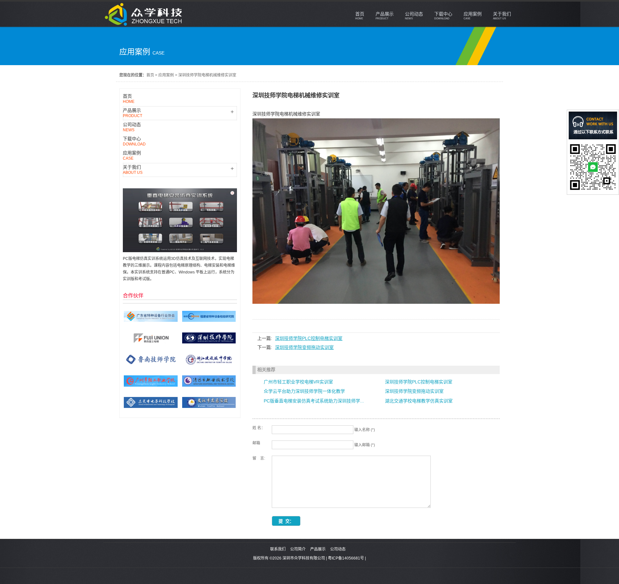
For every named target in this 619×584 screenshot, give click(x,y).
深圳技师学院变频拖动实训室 (304, 347)
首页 (150, 75)
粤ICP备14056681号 (346, 558)
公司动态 (338, 549)
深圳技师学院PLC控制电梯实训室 (308, 338)
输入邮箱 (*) (364, 445)
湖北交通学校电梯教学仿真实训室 (419, 400)
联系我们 (278, 549)
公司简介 (298, 549)
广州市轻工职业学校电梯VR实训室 (298, 381)
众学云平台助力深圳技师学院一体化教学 (304, 391)
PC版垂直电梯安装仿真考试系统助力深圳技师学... (314, 400)
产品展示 (318, 549)
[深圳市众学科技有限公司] (144, 25)
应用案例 (166, 75)
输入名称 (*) (364, 430)
